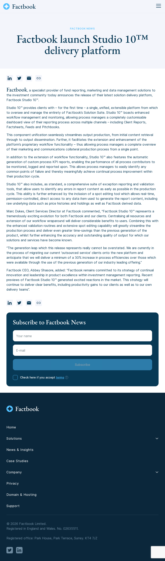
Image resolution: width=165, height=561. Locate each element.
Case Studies (17, 461)
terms (60, 377)
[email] (29, 78)
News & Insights (20, 450)
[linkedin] (9, 78)
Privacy (12, 483)
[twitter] (19, 78)
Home (11, 427)
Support (13, 506)
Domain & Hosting (21, 495)
